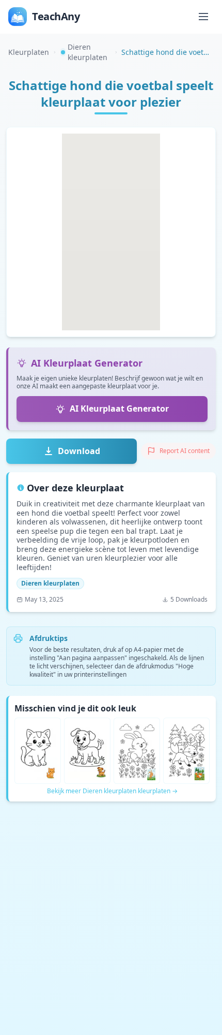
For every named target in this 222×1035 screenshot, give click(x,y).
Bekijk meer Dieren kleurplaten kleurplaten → (112, 791)
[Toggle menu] (203, 16)
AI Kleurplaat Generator (119, 408)
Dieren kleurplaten (87, 52)
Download (79, 451)
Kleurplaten (28, 52)
